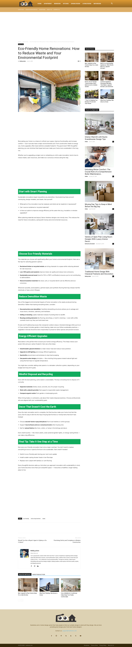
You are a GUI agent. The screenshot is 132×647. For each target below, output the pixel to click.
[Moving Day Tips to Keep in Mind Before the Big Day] (99, 191)
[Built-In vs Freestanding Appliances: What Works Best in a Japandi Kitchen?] (107, 57)
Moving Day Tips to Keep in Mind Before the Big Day (98, 205)
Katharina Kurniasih (90, 243)
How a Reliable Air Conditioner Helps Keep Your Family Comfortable (69, 594)
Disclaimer (86, 645)
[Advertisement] (66, 25)
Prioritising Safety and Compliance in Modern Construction (67, 541)
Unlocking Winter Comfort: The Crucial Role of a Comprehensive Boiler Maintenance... (98, 171)
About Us (49, 9)
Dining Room (75, 3)
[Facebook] (20, 65)
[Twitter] (24, 65)
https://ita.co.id (34, 553)
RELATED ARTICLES (24, 574)
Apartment (48, 3)
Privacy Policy (102, 645)
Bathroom (97, 3)
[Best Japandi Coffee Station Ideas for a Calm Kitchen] (28, 585)
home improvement (35, 518)
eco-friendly (26, 518)
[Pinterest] (28, 65)
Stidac (86, 141)
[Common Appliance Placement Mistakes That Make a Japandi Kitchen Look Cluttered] (107, 75)
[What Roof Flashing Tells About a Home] (49, 585)
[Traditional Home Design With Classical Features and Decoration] (99, 258)
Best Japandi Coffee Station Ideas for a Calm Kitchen (91, 65)
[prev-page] (19, 600)
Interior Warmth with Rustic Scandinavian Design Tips (96, 138)
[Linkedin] (38, 566)
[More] (36, 65)
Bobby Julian (23, 61)
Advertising (42, 9)
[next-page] (22, 600)
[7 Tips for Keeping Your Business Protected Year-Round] (92, 94)
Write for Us (111, 645)
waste (43, 518)
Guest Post (21, 9)
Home (39, 3)
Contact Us (57, 9)
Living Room (87, 3)
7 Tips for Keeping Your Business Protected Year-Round (91, 102)
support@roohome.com (69, 631)
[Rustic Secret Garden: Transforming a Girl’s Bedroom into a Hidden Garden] (92, 75)
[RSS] (66, 636)
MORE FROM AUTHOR (39, 574)
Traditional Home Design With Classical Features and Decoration (99, 273)
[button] (112, 4)
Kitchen (66, 3)
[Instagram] (35, 566)
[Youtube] (80, 636)
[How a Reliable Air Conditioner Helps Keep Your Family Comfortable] (71, 585)
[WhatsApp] (32, 65)
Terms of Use (94, 645)
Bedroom (57, 3)
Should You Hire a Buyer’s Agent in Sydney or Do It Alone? (32, 541)
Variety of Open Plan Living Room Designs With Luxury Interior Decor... (98, 239)
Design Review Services (31, 9)
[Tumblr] (71, 636)
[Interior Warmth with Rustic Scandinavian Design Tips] (99, 124)
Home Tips (25, 41)
